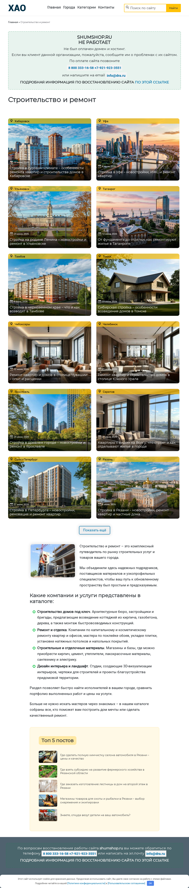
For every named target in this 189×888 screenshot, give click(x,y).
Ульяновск (21, 188)
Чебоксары (22, 324)
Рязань (107, 459)
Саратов (108, 391)
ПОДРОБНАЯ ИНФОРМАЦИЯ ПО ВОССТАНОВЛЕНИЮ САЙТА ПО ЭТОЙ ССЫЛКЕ (94, 860)
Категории (86, 7)
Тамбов (19, 256)
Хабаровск (22, 121)
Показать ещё (94, 530)
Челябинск (110, 324)
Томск (106, 256)
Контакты (106, 7)
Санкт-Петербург (26, 459)
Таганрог (108, 188)
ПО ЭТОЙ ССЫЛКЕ (152, 82)
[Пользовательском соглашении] (126, 883)
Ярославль (22, 391)
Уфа (105, 121)
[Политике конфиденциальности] (86, 883)
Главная (54, 7)
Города (69, 7)
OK (150, 883)
